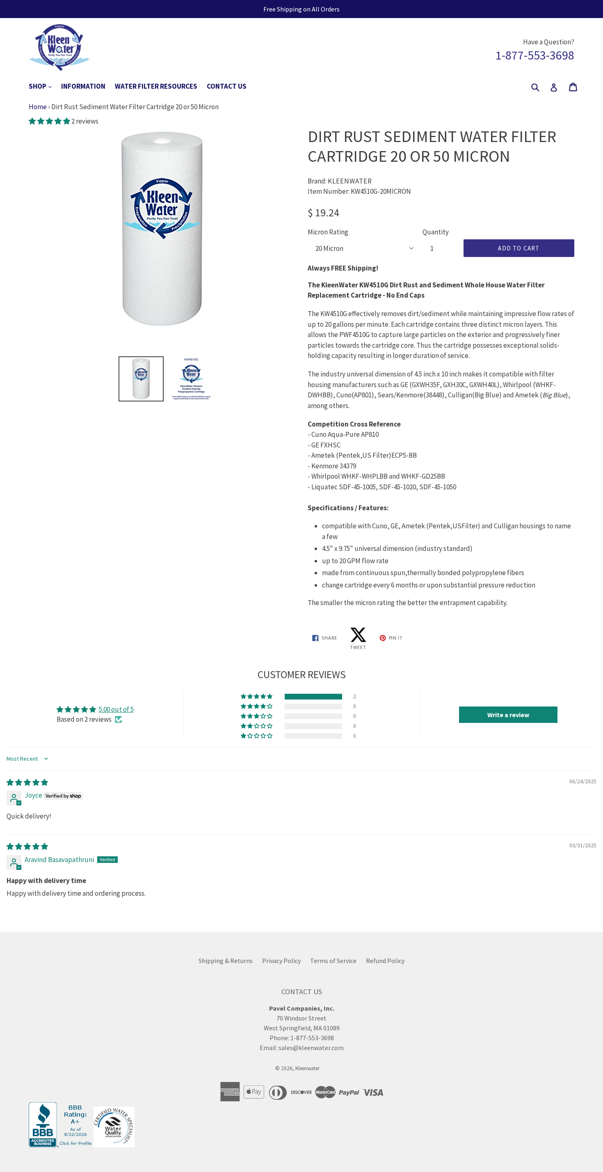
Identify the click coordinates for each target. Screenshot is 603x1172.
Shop (44, 86)
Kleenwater (307, 1068)
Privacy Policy (281, 960)
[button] (50, 121)
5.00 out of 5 (116, 709)
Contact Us (227, 86)
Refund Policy (385, 960)
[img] (27, 782)
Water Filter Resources (156, 86)
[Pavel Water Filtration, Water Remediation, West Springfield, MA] (61, 1145)
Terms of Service (333, 960)
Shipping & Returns (226, 960)
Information (83, 86)
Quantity (436, 231)
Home (38, 106)
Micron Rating (328, 231)
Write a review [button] (508, 715)
